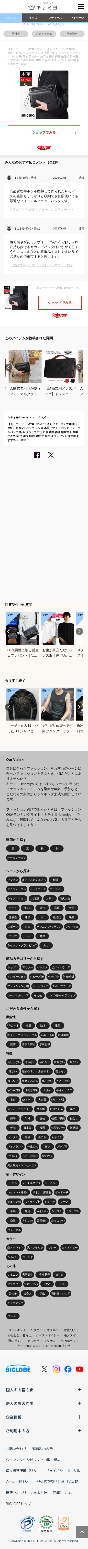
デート (13, 907)
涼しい (13, 1071)
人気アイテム (44, 33)
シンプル (57, 1211)
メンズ (11, 17)
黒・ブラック (35, 1247)
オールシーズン (16, 857)
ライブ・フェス (16, 898)
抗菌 (13, 1044)
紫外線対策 (14, 1090)
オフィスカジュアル (34, 879)
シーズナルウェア (18, 995)
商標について (63, 1492)
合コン (27, 907)
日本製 (27, 1127)
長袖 (42, 1118)
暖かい (74, 1062)
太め (13, 1099)
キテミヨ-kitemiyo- (19, 417)
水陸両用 (63, 1034)
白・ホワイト (15, 1247)
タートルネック (31, 1182)
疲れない (59, 1062)
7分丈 (13, 1127)
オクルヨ (53, 1330)
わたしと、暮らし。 (21, 1335)
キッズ (33, 17)
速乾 (57, 1025)
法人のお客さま (19, 1403)
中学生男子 (43, 1274)
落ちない (60, 1071)
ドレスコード (38, 889)
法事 (71, 917)
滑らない (30, 1062)
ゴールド (27, 1257)
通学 (27, 917)
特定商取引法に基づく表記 (57, 1481)
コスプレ (13, 1315)
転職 (55, 879)
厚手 (72, 1108)
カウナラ (33, 1340)
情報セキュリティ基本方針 (26, 1492)
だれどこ (36, 1330)
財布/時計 (68, 976)
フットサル (72, 926)
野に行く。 (15, 1340)
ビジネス (13, 879)
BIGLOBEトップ (18, 1503)
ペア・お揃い (30, 1156)
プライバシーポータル (63, 1470)
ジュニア (13, 1274)
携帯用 (41, 1108)
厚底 (27, 1137)
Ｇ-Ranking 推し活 (58, 1346)
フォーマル (14, 1230)
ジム (27, 926)
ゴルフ (13, 936)
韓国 (42, 1127)
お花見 (35, 898)
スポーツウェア (61, 986)
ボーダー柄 (61, 1192)
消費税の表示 (42, 1448)
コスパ (13, 1156)
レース (64, 1201)
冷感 (28, 1025)
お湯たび (69, 1330)
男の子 (13, 1293)
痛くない (47, 1080)
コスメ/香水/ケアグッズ (61, 995)
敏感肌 (74, 1127)
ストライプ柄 (32, 1201)
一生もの (32, 1146)
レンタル (13, 1137)
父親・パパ (31, 1283)
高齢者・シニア (60, 1293)
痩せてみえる (30, 1080)
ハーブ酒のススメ (29, 1346)
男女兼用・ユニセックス (22, 1165)
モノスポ (70, 1335)
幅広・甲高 (58, 1118)
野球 (42, 936)
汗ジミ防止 (28, 1044)
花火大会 (64, 898)
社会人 (27, 1293)
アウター (27, 967)
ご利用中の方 (17, 1431)
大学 (71, 907)
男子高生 (27, 1274)
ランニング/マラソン (49, 926)
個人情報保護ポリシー (23, 1470)
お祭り (50, 898)
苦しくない (14, 1062)
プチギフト (14, 1283)
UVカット (13, 1025)
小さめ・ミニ (64, 1090)
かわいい (42, 1211)
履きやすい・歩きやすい (37, 1071)
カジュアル (72, 1211)
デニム (13, 1182)
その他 (38, 995)
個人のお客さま (19, 1390)
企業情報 (14, 1417)
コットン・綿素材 (18, 1192)
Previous (8, 367)
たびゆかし (67, 1340)
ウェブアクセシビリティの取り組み (33, 1459)
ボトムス (42, 967)
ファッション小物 (18, 986)
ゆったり (27, 1099)
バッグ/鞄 (53, 976)
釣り (46, 945)
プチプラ (62, 1146)
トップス (13, 967)
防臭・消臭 (47, 1034)
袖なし (74, 1118)
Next (79, 367)
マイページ (77, 17)
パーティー (56, 889)
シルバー (13, 1257)
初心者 (59, 1274)
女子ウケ (57, 1137)
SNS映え (47, 1156)
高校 (57, 907)
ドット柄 (49, 1201)
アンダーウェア (16, 976)
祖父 (47, 1283)
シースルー (51, 1182)
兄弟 (62, 1283)
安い (47, 1146)
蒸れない (44, 1062)
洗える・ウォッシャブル (22, 1034)
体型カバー (58, 1127)
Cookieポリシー (18, 1481)
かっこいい (58, 1220)
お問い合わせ (16, 1448)
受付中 (16, 33)
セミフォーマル (16, 889)
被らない (13, 1080)
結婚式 (57, 917)
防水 (43, 1025)
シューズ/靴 (37, 976)
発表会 (13, 917)
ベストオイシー (49, 1335)
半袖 (27, 1118)
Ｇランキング (17, 1330)
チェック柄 (14, 1201)
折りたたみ (56, 1108)
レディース (55, 17)
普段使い (42, 1220)
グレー (52, 1247)
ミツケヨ (50, 1340)
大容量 (42, 1099)
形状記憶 (44, 1044)
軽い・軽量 (58, 1099)
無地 (27, 1211)
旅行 (42, 907)
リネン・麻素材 (42, 1192)
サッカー (27, 936)
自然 (13, 1220)
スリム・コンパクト (19, 1108)
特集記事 (72, 33)
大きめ (47, 1090)
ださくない (63, 1080)
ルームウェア (41, 986)
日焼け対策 (31, 1090)
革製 (13, 1211)
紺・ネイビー (70, 1247)
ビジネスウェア (60, 967)
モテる (42, 1137)
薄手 (13, 1118)
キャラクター (15, 1302)
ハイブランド (15, 1146)
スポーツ (13, 926)
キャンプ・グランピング (22, 945)
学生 (42, 1293)
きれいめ (27, 1220)
